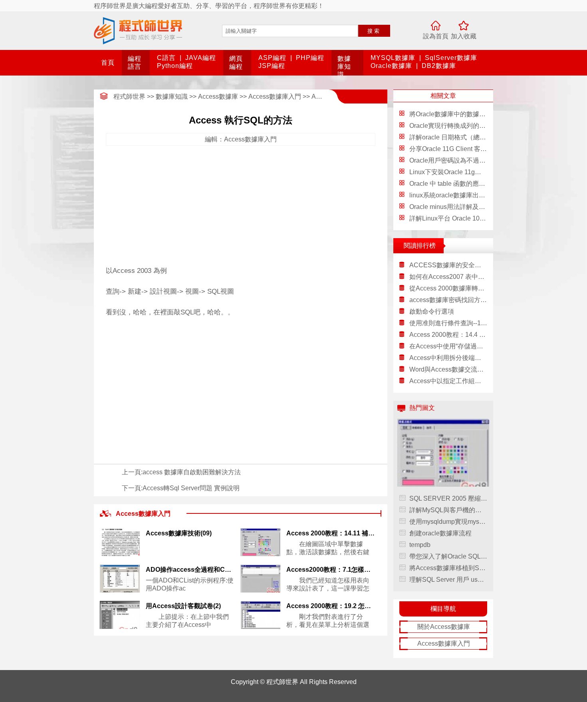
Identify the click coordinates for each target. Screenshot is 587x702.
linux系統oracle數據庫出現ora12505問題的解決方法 (483, 195)
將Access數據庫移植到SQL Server (448, 568)
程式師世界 (129, 96)
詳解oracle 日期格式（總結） (450, 137)
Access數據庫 (218, 96)
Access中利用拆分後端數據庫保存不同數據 (448, 357)
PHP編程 (310, 57)
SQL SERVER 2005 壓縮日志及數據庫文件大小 (448, 498)
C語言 (166, 57)
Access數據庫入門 (274, 96)
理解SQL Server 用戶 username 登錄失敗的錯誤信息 (448, 579)
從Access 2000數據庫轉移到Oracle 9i (448, 288)
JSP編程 (271, 65)
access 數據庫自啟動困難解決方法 (192, 472)
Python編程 (175, 65)
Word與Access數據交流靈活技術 (448, 369)
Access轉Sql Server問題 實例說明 (191, 488)
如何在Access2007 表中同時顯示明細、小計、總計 (448, 276)
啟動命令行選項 (431, 311)
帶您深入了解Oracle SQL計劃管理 (448, 556)
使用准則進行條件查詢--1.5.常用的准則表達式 (448, 323)
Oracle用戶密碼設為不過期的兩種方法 (463, 160)
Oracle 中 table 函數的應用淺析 (453, 183)
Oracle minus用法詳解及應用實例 (456, 206)
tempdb (419, 544)
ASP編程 (272, 57)
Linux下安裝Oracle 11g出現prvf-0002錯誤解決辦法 (481, 172)
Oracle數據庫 (391, 65)
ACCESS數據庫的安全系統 (448, 265)
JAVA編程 (200, 57)
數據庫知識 (344, 66)
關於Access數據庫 (443, 626)
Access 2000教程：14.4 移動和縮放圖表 (448, 334)
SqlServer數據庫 (451, 57)
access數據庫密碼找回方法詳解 (448, 299)
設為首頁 (435, 36)
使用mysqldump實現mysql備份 (448, 521)
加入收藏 (463, 36)
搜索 (374, 31)
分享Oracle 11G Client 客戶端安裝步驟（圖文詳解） (483, 148)
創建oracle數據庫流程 (440, 533)
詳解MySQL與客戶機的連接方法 (448, 510)
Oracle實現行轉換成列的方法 (450, 125)
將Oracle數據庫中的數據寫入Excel (458, 114)
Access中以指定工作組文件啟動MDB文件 (448, 381)
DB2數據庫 (439, 65)
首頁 (108, 62)
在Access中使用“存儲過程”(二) (448, 346)
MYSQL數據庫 (393, 57)
